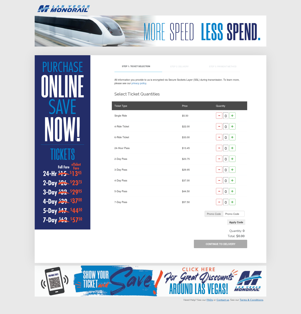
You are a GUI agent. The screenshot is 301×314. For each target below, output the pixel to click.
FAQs (210, 300)
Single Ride (120, 115)
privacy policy (139, 83)
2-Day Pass (120, 158)
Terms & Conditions (251, 300)
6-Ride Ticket (121, 137)
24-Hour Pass (122, 148)
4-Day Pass (120, 180)
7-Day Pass (120, 202)
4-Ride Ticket (121, 126)
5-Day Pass (120, 191)
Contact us (223, 300)
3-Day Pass (120, 169)
